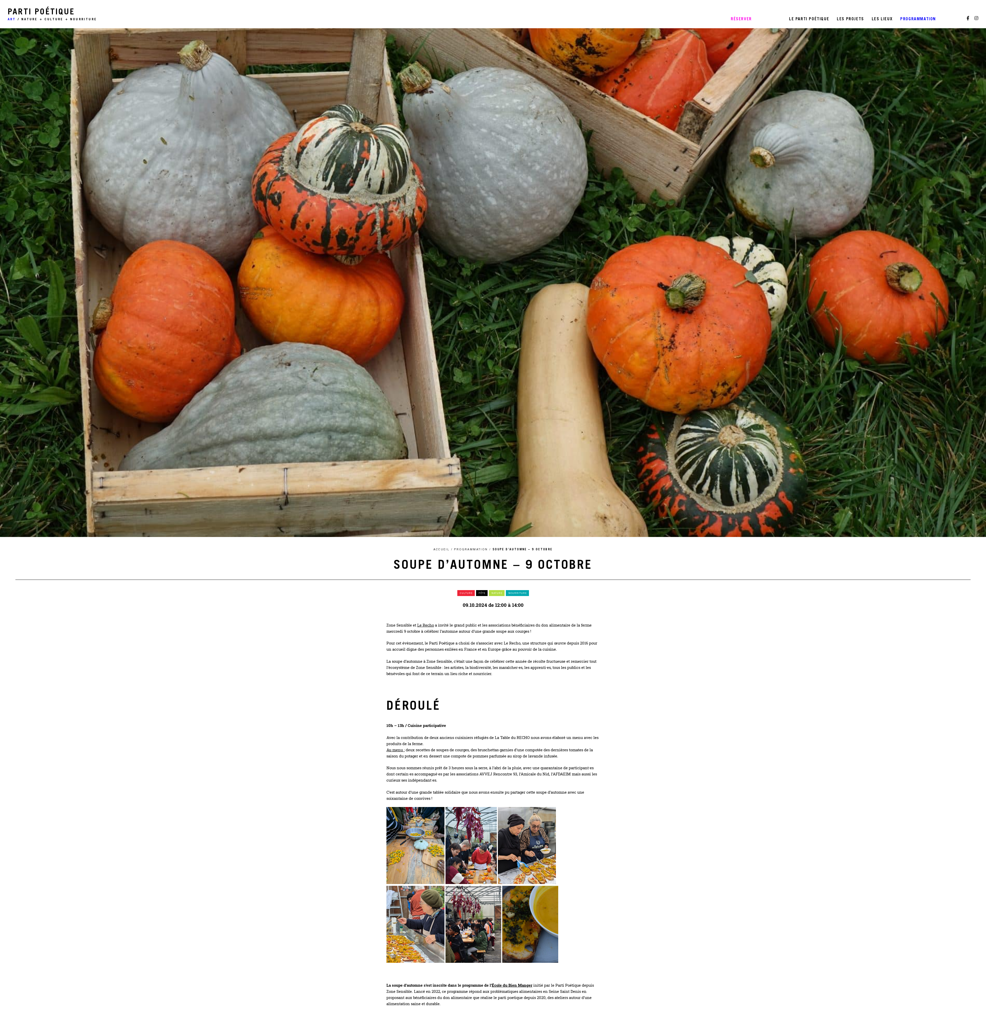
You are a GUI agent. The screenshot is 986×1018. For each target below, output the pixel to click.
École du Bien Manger (512, 985)
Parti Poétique (52, 14)
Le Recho (425, 625)
